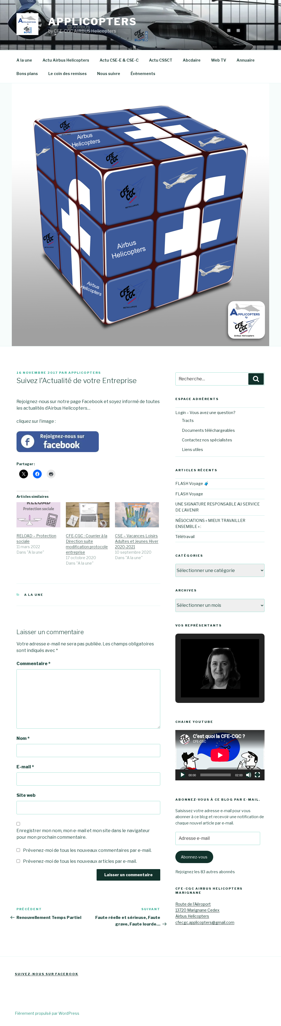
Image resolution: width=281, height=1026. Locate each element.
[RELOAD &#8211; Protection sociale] (38, 514)
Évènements (143, 73)
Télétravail (185, 536)
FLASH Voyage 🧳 (192, 483)
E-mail (25, 766)
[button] (207, 683)
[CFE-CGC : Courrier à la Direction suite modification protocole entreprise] (88, 514)
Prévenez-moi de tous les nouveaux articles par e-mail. (80, 861)
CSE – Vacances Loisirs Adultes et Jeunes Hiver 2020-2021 (136, 541)
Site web (25, 795)
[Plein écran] (257, 775)
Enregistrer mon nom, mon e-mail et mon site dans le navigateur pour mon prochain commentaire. (83, 834)
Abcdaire (192, 60)
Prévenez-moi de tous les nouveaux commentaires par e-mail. (87, 850)
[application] (220, 755)
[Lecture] (182, 775)
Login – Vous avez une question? (205, 412)
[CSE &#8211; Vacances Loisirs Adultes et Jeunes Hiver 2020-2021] (137, 514)
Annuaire (246, 60)
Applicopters (92, 22)
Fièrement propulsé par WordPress (47, 1013)
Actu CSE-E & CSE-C (119, 60)
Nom (23, 738)
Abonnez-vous (194, 857)
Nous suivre (108, 73)
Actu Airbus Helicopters (66, 60)
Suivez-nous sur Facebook (46, 974)
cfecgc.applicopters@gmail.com (204, 922)
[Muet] (248, 775)
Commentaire (33, 663)
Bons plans (27, 73)
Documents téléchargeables (208, 430)
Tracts (188, 420)
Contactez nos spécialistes (207, 440)
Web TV (218, 60)
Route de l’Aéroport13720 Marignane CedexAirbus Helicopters (197, 910)
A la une (24, 60)
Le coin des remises (67, 73)
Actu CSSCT (160, 60)
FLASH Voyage (189, 494)
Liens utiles (192, 449)
